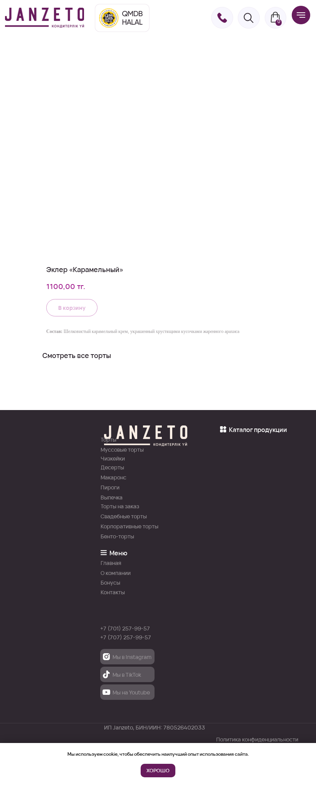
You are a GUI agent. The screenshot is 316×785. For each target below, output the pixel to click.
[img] (44, 17)
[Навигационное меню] (301, 15)
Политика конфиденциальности (257, 739)
